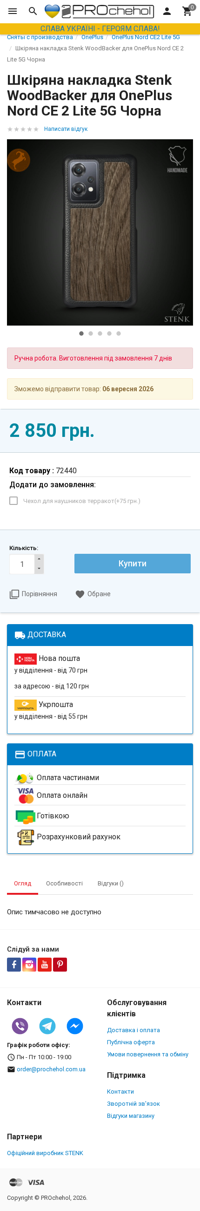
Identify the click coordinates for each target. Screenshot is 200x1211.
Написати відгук (65, 129)
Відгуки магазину (130, 1115)
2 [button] (90, 333)
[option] (100, 232)
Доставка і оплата (133, 1030)
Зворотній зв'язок (133, 1103)
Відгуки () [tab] (111, 883)
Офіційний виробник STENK (45, 1153)
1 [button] (81, 333)
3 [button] (100, 333)
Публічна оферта (131, 1042)
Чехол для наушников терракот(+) (81, 500)
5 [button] (118, 333)
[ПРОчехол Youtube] (45, 965)
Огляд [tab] (22, 883)
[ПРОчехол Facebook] (14, 965)
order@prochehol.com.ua (51, 1069)
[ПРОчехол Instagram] (29, 965)
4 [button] (109, 333)
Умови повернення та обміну (147, 1054)
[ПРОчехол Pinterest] (60, 965)
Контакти (120, 1091)
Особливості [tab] (64, 883)
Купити (133, 563)
